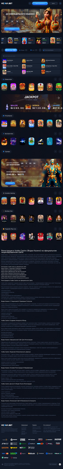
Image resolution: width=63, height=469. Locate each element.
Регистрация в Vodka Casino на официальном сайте (13, 266)
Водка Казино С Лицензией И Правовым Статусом (13, 268)
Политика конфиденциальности (36, 431)
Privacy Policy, (46, 431)
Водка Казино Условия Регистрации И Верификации (13, 274)
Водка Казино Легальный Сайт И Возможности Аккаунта (15, 278)
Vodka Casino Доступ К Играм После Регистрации (13, 276)
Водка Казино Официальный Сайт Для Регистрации (13, 271)
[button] (2, 50)
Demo (4, 91)
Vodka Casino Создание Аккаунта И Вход (11, 269)
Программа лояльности (23, 429)
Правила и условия (36, 426)
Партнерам (34, 432)
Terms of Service (52, 431)
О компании (23, 426)
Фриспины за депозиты (24, 433)
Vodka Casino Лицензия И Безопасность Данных (13, 273)
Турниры (23, 431)
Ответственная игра (36, 428)
